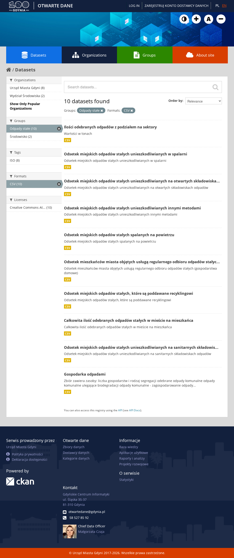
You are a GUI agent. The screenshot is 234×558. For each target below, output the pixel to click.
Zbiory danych (74, 447)
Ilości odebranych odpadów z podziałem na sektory (110, 127)
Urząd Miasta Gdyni (21, 447)
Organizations (94, 55)
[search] (215, 87)
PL (217, 5)
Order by (175, 100)
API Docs (134, 410)
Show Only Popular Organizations (25, 106)
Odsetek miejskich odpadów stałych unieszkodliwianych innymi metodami (132, 208)
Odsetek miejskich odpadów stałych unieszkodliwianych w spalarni (125, 154)
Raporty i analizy (132, 458)
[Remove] (102, 110)
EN (224, 5)
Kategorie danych (76, 458)
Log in (134, 5)
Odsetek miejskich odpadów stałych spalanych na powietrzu (119, 234)
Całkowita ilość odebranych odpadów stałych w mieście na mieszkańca (128, 320)
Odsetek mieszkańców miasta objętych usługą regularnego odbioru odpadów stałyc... (142, 261)
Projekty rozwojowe (134, 464)
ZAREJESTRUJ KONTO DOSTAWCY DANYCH (176, 5)
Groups (149, 55)
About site (205, 55)
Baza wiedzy (128, 447)
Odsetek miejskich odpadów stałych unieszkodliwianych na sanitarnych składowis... (141, 347)
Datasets (38, 55)
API (120, 410)
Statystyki (126, 479)
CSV (67, 140)
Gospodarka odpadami (85, 374)
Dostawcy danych (76, 452)
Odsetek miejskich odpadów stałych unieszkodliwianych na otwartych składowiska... (142, 181)
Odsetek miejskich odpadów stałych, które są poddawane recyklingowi (128, 293)
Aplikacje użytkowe (133, 452)
